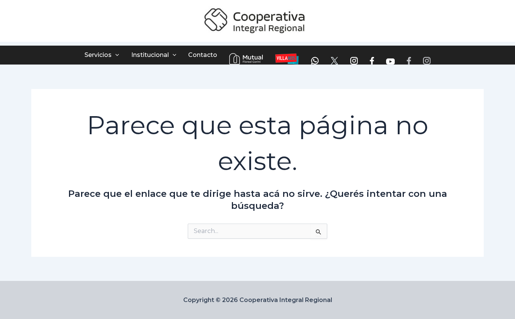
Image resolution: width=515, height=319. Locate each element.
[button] (115, 55)
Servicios (98, 54)
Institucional (150, 54)
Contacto (202, 54)
